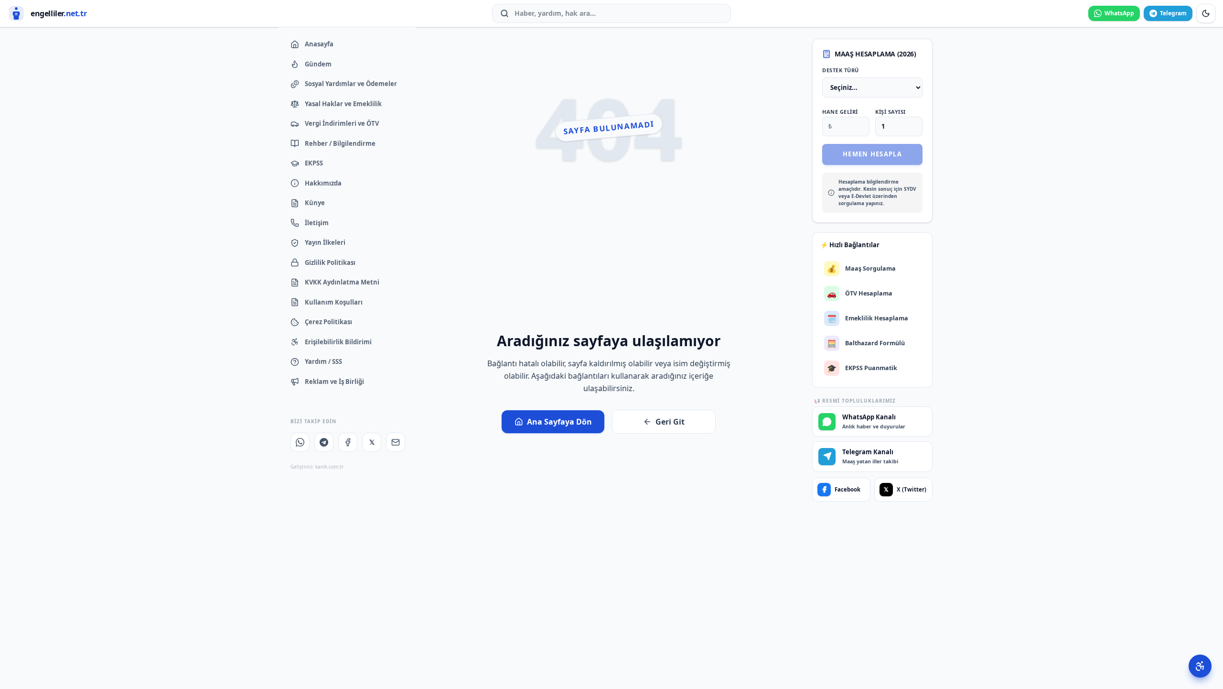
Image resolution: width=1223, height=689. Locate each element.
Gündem (318, 64)
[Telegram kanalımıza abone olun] (323, 442)
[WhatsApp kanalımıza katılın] (300, 442)
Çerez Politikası (328, 321)
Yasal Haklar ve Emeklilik (343, 103)
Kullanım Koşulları (334, 302)
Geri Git (670, 421)
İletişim (317, 223)
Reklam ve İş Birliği (334, 381)
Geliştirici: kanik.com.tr (316, 466)
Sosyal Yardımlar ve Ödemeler (351, 83)
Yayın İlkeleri (325, 242)
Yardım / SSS (323, 361)
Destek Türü (840, 70)
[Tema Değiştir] (1205, 13)
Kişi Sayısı (890, 111)
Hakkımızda (323, 183)
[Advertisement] (609, 258)
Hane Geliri (840, 111)
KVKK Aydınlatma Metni (342, 282)
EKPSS (314, 163)
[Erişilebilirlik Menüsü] (1200, 666)
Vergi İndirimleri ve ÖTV (342, 123)
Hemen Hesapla (872, 154)
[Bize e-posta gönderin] (395, 442)
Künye (315, 202)
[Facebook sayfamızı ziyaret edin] (347, 442)
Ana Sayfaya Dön (559, 421)
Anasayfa (319, 44)
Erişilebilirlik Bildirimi (338, 342)
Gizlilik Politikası (330, 262)
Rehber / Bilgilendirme (340, 143)
